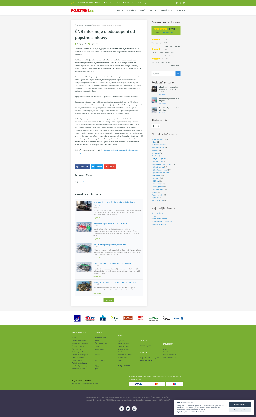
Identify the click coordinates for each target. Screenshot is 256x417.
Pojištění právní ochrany (160, 173)
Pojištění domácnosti (79, 338)
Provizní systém (145, 346)
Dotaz (154, 216)
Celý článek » (97, 218)
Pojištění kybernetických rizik (162, 164)
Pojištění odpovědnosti (160, 170)
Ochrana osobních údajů (91, 383)
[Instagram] (180, 3)
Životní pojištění (157, 200)
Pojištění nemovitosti (79, 341)
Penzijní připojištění (159, 159)
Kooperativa (99, 349)
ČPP (96, 369)
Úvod (76, 25)
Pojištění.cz (156, 178)
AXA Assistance (100, 337)
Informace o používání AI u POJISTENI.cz (110, 224)
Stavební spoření (158, 189)
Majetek (153, 10)
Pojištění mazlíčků (78, 360)
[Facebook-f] (154, 126)
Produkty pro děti (158, 187)
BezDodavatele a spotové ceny (162, 221)
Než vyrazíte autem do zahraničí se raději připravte (115, 282)
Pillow (97, 366)
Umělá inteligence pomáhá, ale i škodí (110, 245)
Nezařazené (156, 156)
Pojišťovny (88, 25)
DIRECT (97, 346)
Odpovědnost (166, 10)
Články (81, 25)
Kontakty (166, 352)
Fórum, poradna (123, 344)
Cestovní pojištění (158, 139)
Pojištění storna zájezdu (80, 355)
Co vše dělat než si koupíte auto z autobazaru (112, 263)
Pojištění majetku (158, 167)
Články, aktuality (123, 346)
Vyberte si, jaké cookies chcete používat (190, 412)
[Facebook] (177, 3)
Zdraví (142, 10)
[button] (82, 166)
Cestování (130, 10)
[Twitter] (184, 3)
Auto (119, 10)
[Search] (178, 73)
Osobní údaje (122, 357)
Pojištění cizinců (157, 161)
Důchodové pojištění (159, 145)
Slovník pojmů (123, 352)
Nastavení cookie (239, 410)
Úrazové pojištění (158, 195)
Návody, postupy (123, 349)
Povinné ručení (157, 184)
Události (154, 192)
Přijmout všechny (239, 404)
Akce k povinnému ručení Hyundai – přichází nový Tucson (168, 89)
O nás (165, 349)
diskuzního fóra (86, 182)
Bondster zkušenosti (159, 224)
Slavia (97, 340)
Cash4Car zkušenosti (159, 219)
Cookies (120, 360)
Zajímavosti (156, 198)
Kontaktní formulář (169, 355)
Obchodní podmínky (125, 355)
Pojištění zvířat (157, 175)
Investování (156, 153)
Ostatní (180, 10)
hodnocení (167, 32)
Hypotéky (155, 150)
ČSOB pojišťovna (101, 343)
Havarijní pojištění (158, 148)
